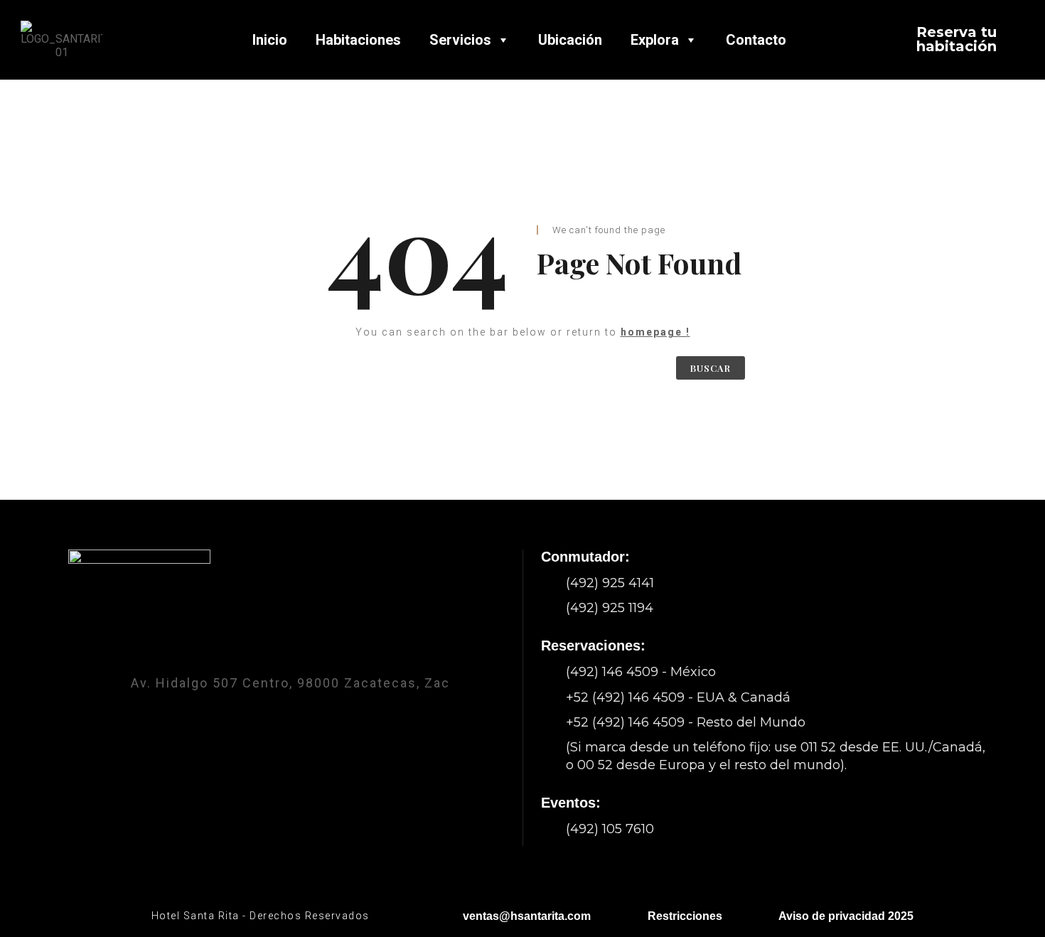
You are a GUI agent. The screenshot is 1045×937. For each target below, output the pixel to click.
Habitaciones (358, 40)
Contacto (756, 40)
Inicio (269, 40)
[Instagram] (290, 645)
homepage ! (655, 332)
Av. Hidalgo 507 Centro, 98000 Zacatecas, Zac (290, 682)
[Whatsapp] (328, 645)
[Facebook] (252, 645)
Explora (655, 40)
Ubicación (570, 40)
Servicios (460, 40)
